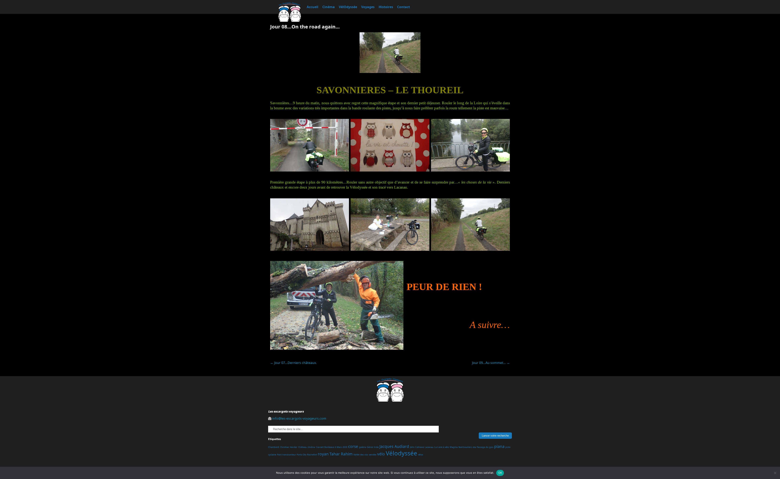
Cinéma (328, 7)
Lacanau (429, 447)
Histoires (386, 7)
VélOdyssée (348, 7)
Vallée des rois (360, 454)
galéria (362, 447)
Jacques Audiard (394, 446)
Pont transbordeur (286, 454)
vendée (372, 454)
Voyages (368, 7)
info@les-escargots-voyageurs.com (299, 418)
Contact (403, 7)
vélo (381, 454)
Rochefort (312, 454)
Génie (370, 447)
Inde (376, 447)
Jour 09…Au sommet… (491, 363)
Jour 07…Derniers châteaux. (293, 363)
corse (353, 446)
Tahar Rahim (341, 454)
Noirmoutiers (465, 447)
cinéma (311, 447)
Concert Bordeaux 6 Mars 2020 (331, 447)
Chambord (273, 447)
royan (323, 454)
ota (474, 447)
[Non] (775, 473)
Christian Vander (288, 447)
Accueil (312, 7)
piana (499, 446)
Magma (454, 447)
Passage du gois (485, 447)
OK (500, 472)
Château (302, 447)
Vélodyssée (401, 453)
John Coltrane (417, 447)
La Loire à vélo (441, 447)
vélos (420, 454)
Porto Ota (301, 454)
